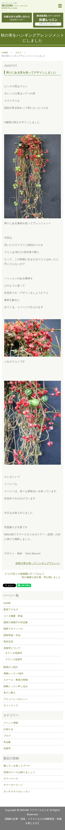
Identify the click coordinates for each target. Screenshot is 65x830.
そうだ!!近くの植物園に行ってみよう (24, 573)
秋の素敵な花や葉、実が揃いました (41, 577)
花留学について (11, 647)
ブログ (18, 52)
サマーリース (10, 778)
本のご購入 (9, 692)
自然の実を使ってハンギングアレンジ (37, 563)
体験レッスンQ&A (13, 673)
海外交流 (8, 641)
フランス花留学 (13, 659)
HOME (5, 52)
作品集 (7, 741)
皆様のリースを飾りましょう (19, 772)
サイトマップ (10, 705)
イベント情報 (10, 722)
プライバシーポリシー (15, 699)
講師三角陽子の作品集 (15, 622)
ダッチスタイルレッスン (16, 791)
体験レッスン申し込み (15, 686)
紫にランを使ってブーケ (16, 765)
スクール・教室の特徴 (15, 679)
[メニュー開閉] (60, 6)
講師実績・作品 (11, 635)
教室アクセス (10, 609)
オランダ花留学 (13, 652)
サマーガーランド (13, 784)
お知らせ (8, 729)
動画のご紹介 (10, 667)
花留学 (7, 748)
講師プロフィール (13, 628)
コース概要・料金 (13, 615)
